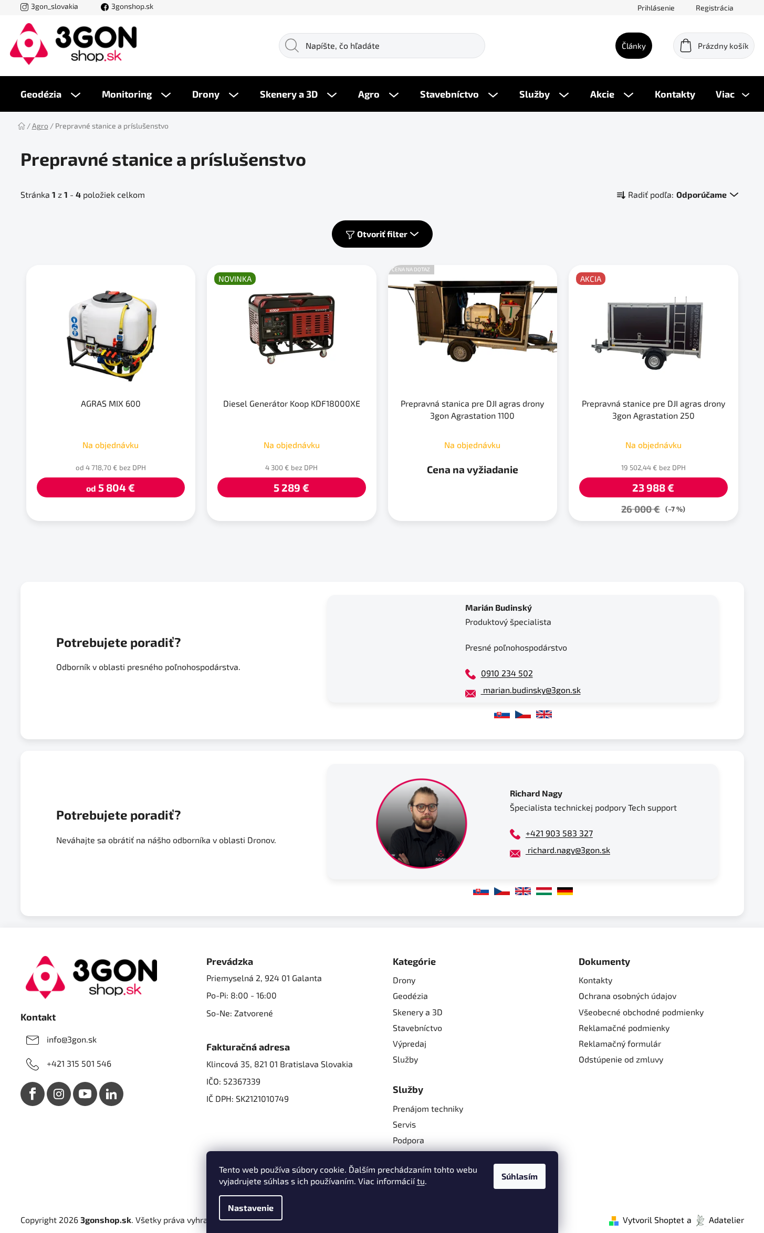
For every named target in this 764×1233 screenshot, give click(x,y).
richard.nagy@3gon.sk (568, 850)
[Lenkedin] (111, 1094)
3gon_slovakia (54, 6)
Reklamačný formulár (620, 1043)
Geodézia (410, 996)
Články (634, 45)
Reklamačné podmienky (624, 1028)
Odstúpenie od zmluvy (621, 1059)
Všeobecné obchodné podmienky (641, 1012)
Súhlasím (519, 1176)
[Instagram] (59, 1094)
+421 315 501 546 (79, 1063)
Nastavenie (251, 1208)
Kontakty (595, 980)
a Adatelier (715, 1220)
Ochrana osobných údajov (627, 996)
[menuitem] (50, 94)
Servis (404, 1124)
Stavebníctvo (417, 1028)
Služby (405, 1059)
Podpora (408, 1140)
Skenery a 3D (418, 1012)
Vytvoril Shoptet (653, 1220)
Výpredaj (409, 1043)
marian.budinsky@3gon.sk (531, 690)
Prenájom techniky (428, 1108)
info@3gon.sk (72, 1039)
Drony (404, 980)
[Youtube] (85, 1094)
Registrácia (715, 7)
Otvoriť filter (382, 234)
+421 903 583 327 (559, 833)
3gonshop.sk (132, 6)
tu (421, 1181)
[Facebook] (32, 1094)
